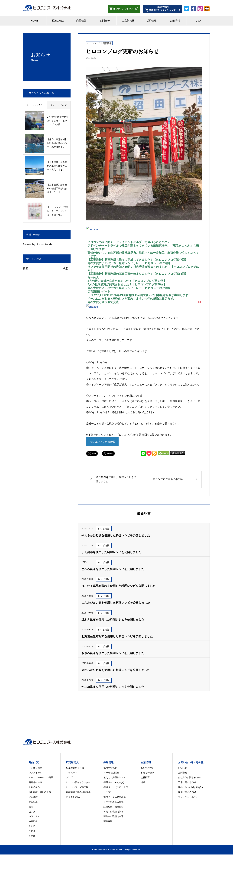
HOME (35, 20)
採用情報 (151, 20)
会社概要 (145, 777)
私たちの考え (147, 767)
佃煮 (31, 806)
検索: (26, 268)
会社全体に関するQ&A (189, 777)
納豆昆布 (33, 821)
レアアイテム (35, 772)
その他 (32, 835)
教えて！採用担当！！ (115, 777)
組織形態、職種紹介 (113, 806)
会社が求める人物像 (113, 801)
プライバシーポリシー (189, 796)
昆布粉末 (33, 801)
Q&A (198, 20)
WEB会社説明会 (111, 772)
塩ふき (32, 811)
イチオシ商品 (35, 767)
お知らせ (182, 767)
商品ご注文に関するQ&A (190, 787)
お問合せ (105, 20)
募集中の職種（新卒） (115, 811)
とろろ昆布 (34, 787)
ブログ (69, 777)
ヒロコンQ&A (73, 796)
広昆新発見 (128, 20)
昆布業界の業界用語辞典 (78, 792)
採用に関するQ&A (187, 792)
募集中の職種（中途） (115, 816)
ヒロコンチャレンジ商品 (41, 777)
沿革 (143, 782)
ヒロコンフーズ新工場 (77, 787)
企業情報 (175, 20)
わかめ (32, 826)
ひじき (32, 830)
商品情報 (81, 20)
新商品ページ (35, 782)
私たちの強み (147, 772)
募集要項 (108, 821)
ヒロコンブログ (58, 105)
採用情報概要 (110, 767)
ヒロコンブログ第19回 (102, 441)
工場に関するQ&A (187, 782)
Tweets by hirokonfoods (37, 244)
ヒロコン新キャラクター (78, 782)
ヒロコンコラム (35, 105)
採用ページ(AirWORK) (115, 796)
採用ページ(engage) (114, 782)
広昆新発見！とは (75, 767)
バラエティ (34, 816)
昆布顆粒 (33, 796)
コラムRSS (71, 772)
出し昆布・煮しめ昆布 (40, 792)
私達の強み (58, 20)
